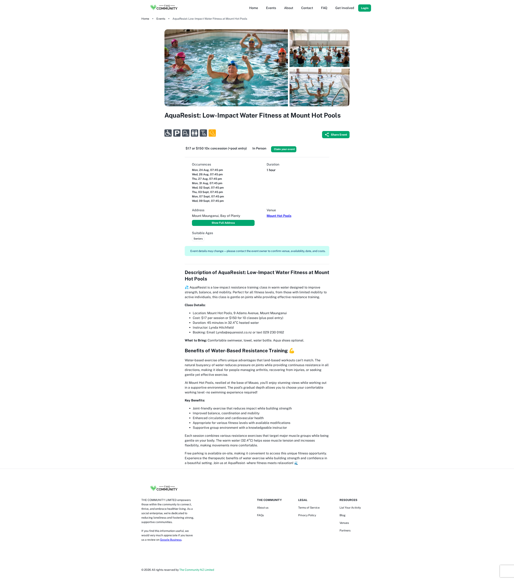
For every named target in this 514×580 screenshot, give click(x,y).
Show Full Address (223, 222)
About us (262, 507)
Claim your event (284, 149)
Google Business (171, 539)
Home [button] (253, 8)
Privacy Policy (307, 515)
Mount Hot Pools (279, 216)
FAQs (260, 515)
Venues (344, 522)
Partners (345, 530)
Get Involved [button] (344, 8)
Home (145, 18)
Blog (343, 515)
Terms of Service (309, 507)
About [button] (288, 8)
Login (364, 8)
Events (160, 18)
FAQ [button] (324, 8)
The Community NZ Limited (196, 569)
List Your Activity (350, 507)
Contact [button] (307, 8)
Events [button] (271, 8)
